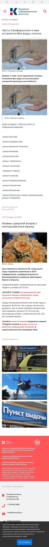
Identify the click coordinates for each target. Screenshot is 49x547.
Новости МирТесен (10, 207)
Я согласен (24, 542)
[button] (45, 11)
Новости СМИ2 (8, 209)
